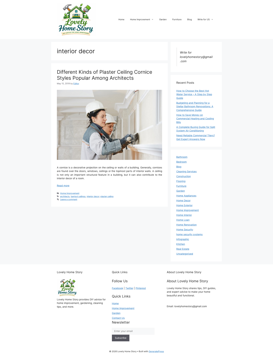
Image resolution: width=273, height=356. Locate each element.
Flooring (180, 181)
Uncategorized (184, 253)
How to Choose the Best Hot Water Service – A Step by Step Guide (194, 94)
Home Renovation (186, 224)
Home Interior (184, 215)
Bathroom (181, 157)
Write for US (203, 19)
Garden (163, 19)
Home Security (184, 229)
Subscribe (120, 337)
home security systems (189, 234)
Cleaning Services (186, 171)
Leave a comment (68, 199)
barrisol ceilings (78, 196)
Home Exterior (184, 205)
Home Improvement (140, 19)
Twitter (129, 288)
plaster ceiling (106, 196)
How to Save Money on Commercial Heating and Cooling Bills (195, 119)
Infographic (182, 239)
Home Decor (183, 200)
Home (121, 19)
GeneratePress (156, 351)
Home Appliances (186, 195)
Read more (63, 185)
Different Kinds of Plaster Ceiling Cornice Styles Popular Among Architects (104, 75)
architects (65, 196)
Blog (189, 19)
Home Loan (183, 219)
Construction (183, 176)
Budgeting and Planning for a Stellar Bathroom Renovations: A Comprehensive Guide (194, 106)
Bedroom (181, 161)
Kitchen (180, 244)
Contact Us (118, 318)
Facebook (117, 288)
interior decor (93, 196)
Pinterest (141, 288)
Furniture (177, 19)
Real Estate (182, 249)
